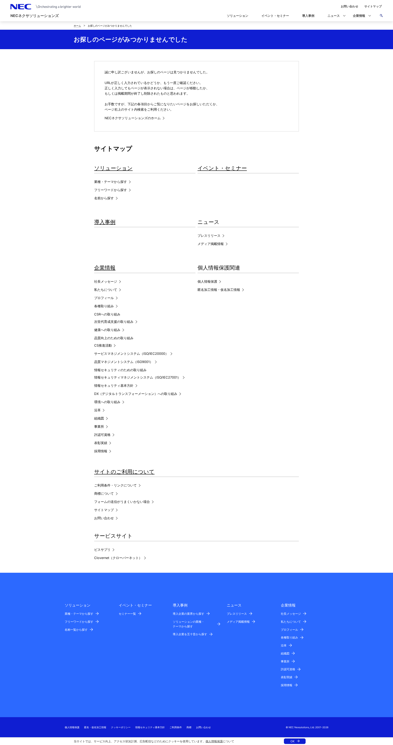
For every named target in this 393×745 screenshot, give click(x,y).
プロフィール (104, 298)
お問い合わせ (104, 518)
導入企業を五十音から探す (190, 634)
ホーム (77, 25)
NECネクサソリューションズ (34, 16)
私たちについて (105, 290)
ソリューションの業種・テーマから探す (188, 624)
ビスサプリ (102, 550)
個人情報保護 (214, 741)
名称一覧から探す (76, 629)
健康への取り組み (107, 330)
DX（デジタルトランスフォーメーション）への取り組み (135, 394)
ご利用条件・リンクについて (115, 485)
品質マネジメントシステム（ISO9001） (123, 362)
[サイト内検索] (381, 16)
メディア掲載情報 (211, 244)
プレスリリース (209, 236)
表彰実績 (100, 443)
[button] (335, 15)
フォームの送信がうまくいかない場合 (122, 502)
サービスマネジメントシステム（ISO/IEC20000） (131, 354)
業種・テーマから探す (110, 182)
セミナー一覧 (127, 613)
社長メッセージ (105, 281)
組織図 (99, 418)
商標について (104, 493)
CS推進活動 (103, 345)
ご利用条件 (175, 727)
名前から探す (104, 198)
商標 (188, 727)
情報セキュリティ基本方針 (113, 385)
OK (292, 741)
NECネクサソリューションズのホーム (133, 118)
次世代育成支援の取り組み (113, 322)
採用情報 (100, 451)
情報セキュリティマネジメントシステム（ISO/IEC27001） (137, 377)
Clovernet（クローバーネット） (118, 558)
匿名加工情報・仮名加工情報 (219, 290)
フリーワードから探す (110, 190)
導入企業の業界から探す (188, 613)
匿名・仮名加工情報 (95, 727)
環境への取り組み (107, 402)
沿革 (97, 410)
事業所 (99, 426)
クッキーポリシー (121, 727)
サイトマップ (104, 510)
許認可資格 (102, 435)
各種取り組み (104, 306)
